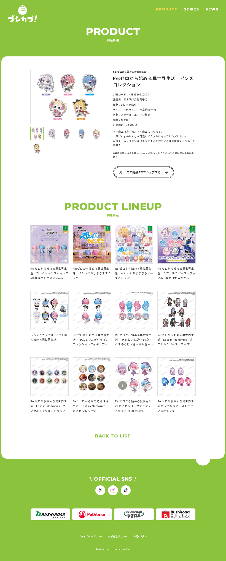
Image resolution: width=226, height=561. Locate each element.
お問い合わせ (140, 536)
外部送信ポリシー (117, 536)
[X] (100, 490)
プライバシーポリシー (90, 536)
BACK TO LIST (113, 436)
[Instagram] (113, 490)
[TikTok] (126, 490)
